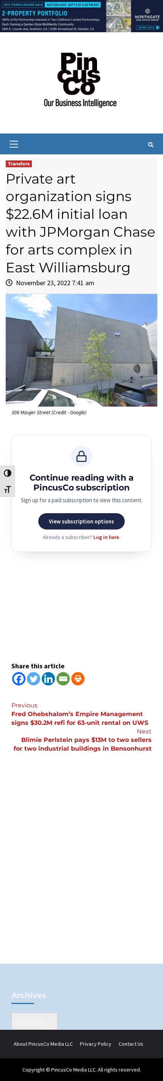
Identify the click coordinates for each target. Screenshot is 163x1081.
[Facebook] (18, 678)
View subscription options (81, 521)
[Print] (78, 678)
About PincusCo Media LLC (43, 1043)
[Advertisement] (81, 870)
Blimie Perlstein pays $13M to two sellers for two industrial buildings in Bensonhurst (83, 740)
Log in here (106, 537)
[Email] (63, 678)
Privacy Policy (95, 1043)
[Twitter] (33, 678)
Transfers (19, 164)
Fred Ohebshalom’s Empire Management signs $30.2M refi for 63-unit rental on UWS (79, 714)
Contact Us (131, 1043)
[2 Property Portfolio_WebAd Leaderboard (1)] (81, 15)
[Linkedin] (48, 678)
